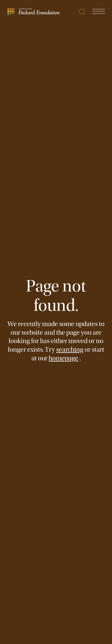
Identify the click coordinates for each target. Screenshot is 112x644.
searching (69, 349)
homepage (63, 358)
